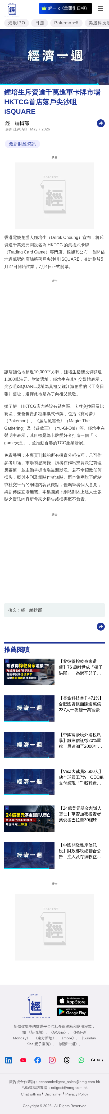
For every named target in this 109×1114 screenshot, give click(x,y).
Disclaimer (53, 1094)
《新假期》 (36, 1032)
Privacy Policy (76, 1094)
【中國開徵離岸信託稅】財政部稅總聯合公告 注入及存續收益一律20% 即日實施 (80, 851)
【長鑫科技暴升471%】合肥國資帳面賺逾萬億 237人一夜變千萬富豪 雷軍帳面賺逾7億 (82, 704)
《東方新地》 (45, 1038)
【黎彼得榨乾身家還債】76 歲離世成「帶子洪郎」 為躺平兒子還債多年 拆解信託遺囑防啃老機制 (81, 667)
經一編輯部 (17, 123)
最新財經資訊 (22, 144)
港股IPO (16, 23)
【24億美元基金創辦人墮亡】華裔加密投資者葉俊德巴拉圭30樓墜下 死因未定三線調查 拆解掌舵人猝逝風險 (82, 814)
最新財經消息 (16, 129)
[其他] (101, 123)
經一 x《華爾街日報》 (68, 8)
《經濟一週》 (68, 1044)
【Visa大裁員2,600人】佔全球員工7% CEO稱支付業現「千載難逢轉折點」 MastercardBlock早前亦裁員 (81, 777)
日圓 (39, 23)
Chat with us (31, 1094)
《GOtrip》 (58, 1032)
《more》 (68, 1038)
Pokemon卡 (66, 23)
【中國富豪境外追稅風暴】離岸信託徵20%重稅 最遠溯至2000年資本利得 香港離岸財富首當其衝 (80, 740)
